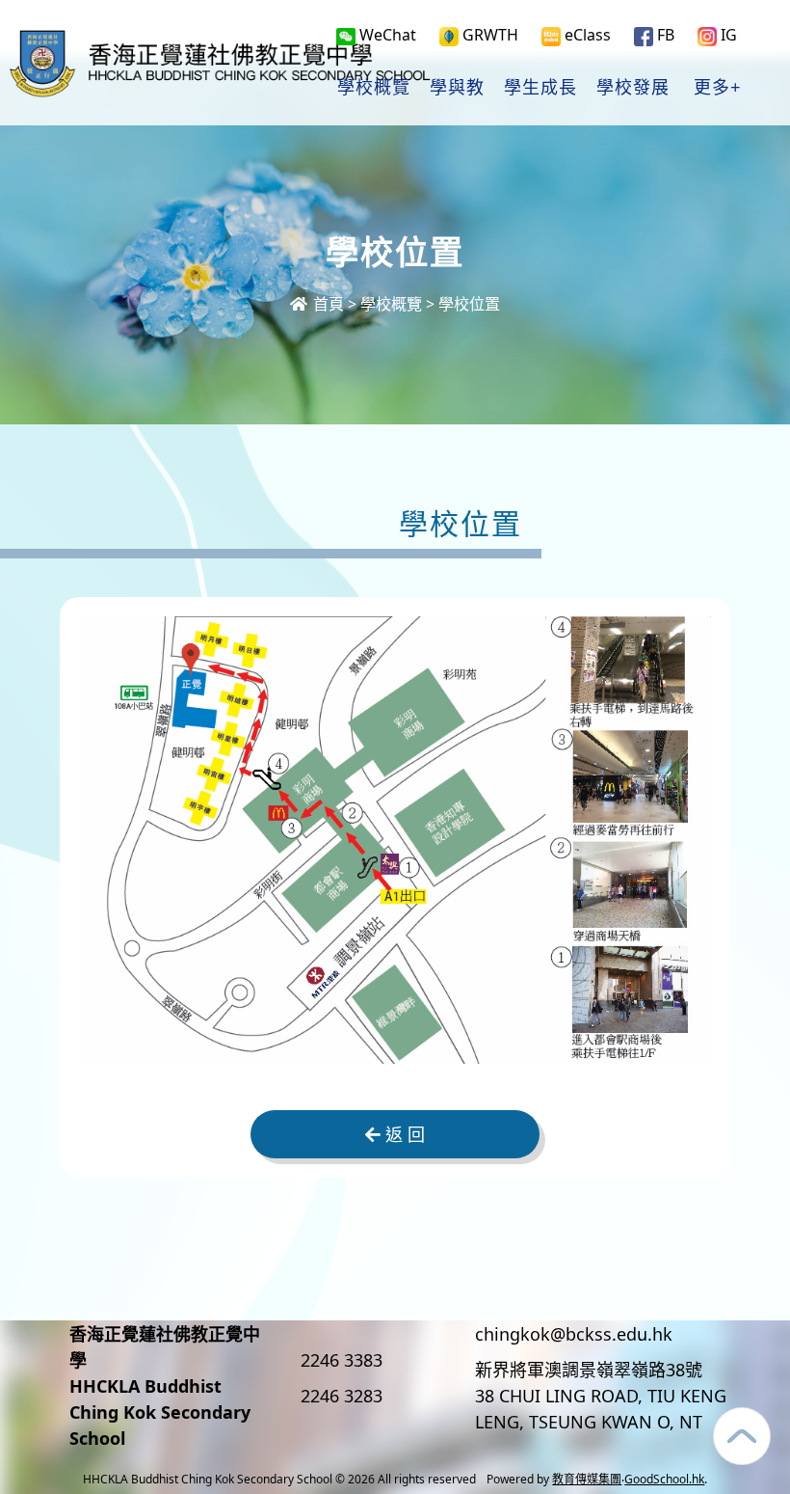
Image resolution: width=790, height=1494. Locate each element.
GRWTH (488, 34)
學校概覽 (373, 87)
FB (663, 34)
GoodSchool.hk (664, 1479)
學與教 (457, 87)
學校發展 (633, 87)
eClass (586, 34)
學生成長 (540, 87)
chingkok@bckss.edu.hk (573, 1333)
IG (727, 34)
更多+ (718, 87)
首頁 (326, 303)
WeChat (386, 34)
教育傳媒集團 (586, 1479)
